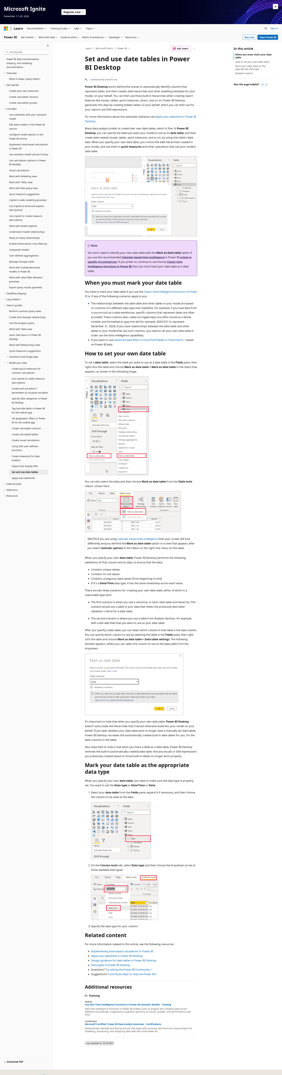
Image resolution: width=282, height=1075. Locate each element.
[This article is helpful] (262, 85)
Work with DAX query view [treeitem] (23, 188)
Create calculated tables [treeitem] (25, 434)
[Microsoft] (6, 28)
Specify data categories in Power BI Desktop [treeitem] (29, 400)
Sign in (274, 28)
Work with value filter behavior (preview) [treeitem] (26, 279)
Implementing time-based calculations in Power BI (122, 951)
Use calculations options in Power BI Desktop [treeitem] (27, 162)
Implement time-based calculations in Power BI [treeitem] (28, 146)
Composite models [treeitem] (19, 249)
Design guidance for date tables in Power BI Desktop (123, 960)
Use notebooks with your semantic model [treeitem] (28, 116)
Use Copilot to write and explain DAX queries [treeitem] (26, 208)
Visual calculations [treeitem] (19, 170)
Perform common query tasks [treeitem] (25, 311)
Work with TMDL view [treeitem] (20, 182)
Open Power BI (267, 37)
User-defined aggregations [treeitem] (24, 255)
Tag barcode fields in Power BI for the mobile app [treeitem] (28, 410)
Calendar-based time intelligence (143, 257)
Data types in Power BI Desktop (110, 965)
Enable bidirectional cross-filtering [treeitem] (28, 243)
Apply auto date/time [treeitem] (23, 478)
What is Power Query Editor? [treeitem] (24, 78)
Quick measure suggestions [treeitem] (24, 194)
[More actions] (194, 48)
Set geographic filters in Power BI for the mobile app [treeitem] (28, 420)
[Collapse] (48, 45)
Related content (244, 73)
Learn (89, 48)
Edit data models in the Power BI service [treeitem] (27, 126)
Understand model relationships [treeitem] (27, 231)
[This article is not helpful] (266, 85)
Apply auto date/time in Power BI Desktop (117, 956)
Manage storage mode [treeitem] (21, 261)
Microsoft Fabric (104, 48)
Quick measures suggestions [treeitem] (25, 350)
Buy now (249, 37)
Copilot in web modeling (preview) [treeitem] (28, 200)
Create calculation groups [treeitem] (23, 102)
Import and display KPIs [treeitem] (25, 466)
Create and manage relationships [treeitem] (27, 317)
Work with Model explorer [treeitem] (23, 225)
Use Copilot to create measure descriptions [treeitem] (25, 218)
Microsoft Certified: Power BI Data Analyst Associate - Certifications (123, 1024)
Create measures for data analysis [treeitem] (26, 458)
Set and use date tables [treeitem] (25, 472)
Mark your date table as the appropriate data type (250, 68)
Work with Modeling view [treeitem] (23, 176)
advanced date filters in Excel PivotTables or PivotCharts (148, 340)
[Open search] (266, 28)
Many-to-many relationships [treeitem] (24, 237)
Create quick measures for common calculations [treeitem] (26, 370)
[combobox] (26, 52)
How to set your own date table (252, 61)
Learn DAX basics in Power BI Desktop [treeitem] (25, 337)
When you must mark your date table (253, 56)
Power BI (122, 48)
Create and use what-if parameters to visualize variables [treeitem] (30, 390)
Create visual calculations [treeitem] (26, 440)
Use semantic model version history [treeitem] (28, 154)
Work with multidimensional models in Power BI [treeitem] (24, 269)
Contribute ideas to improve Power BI (131, 974)
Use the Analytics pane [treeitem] (21, 323)
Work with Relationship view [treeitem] (24, 344)
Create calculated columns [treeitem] (23, 96)
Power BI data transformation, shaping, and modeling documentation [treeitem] (23, 63)
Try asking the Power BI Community (128, 969)
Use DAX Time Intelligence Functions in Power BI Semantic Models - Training (128, 1004)
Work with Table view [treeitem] (20, 329)
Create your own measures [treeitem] (24, 90)
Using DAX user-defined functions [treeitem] (25, 448)
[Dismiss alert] (275, 6)
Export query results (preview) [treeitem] (25, 287)
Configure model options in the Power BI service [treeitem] (26, 136)
